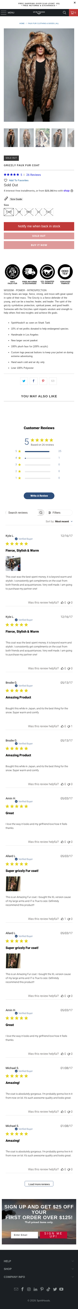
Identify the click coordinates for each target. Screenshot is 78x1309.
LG (38, 212)
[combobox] (59, 521)
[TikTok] (48, 1289)
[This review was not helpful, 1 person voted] (68, 726)
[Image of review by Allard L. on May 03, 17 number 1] (13, 883)
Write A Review (39, 495)
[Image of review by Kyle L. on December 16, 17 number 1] (13, 563)
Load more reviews (39, 1184)
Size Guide (16, 199)
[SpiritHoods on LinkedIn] (35, 1289)
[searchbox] (22, 513)
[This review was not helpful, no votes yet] (68, 602)
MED (29, 212)
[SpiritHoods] (39, 12)
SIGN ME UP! (53, 1235)
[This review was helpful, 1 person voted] (62, 919)
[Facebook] (22, 1289)
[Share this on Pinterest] (43, 381)
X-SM (9, 212)
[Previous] (6, 75)
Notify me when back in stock (39, 226)
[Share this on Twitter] (24, 381)
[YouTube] (61, 1289)
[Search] (64, 12)
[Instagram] (29, 1289)
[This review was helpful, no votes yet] (62, 602)
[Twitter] (55, 1289)
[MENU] (2, 12)
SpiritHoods (43, 1300)
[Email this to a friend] (53, 381)
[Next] (71, 75)
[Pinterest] (42, 1289)
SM (19, 212)
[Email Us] (16, 1289)
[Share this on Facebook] (34, 381)
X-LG (48, 212)
